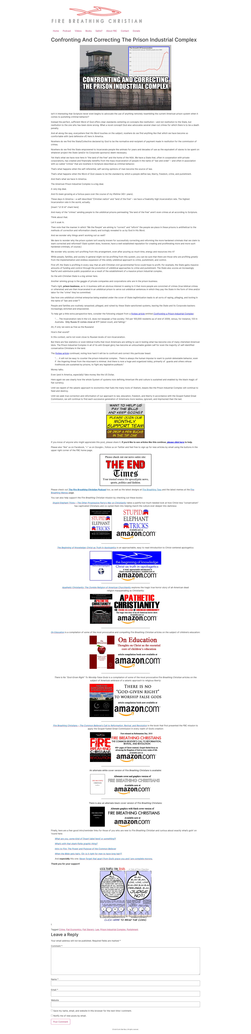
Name (54, 979)
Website (55, 1000)
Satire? (99, 31)
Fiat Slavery (88, 929)
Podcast (67, 31)
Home (56, 31)
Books (88, 31)
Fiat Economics (73, 929)
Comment (56, 946)
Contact (125, 31)
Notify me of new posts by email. (69, 1016)
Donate (136, 31)
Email (54, 990)
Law (97, 929)
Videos (78, 31)
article (138, 313)
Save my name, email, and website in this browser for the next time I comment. (92, 1011)
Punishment (132, 929)
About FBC (111, 31)
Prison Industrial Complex (113, 929)
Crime (62, 929)
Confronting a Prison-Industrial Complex (173, 313)
